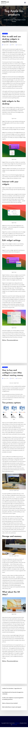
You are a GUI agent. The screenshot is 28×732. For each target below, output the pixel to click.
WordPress (17, 723)
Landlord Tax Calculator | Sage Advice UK (12, 688)
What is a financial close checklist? (10, 703)
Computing (5, 33)
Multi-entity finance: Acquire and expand (11, 707)
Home (14, 18)
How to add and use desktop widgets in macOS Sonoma (11, 39)
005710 (12, 44)
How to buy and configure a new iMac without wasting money (12, 372)
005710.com (5, 2)
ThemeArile (14, 724)
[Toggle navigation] (25, 2)
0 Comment (19, 44)
